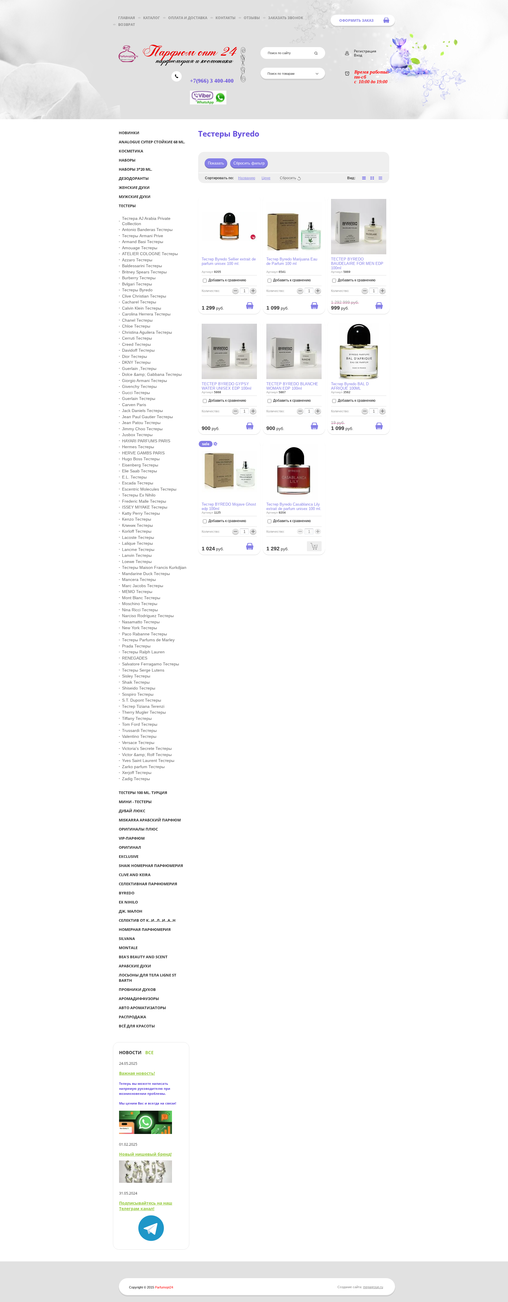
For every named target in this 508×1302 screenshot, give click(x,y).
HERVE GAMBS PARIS (143, 453)
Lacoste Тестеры (138, 537)
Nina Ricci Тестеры (140, 609)
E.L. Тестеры (134, 477)
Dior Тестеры (134, 356)
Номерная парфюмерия (145, 929)
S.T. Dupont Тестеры (141, 700)
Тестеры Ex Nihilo (139, 495)
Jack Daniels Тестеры (142, 410)
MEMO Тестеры (137, 591)
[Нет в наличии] (314, 546)
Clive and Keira (135, 874)
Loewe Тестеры (137, 561)
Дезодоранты (134, 178)
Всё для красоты (137, 1026)
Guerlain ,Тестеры (139, 368)
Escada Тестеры (137, 483)
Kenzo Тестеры (136, 519)
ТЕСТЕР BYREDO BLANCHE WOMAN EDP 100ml (292, 386)
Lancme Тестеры (138, 549)
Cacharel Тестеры (139, 302)
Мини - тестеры (135, 801)
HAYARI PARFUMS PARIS (146, 441)
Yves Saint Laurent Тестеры (148, 760)
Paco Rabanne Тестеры (144, 634)
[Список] (364, 178)
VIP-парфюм (132, 838)
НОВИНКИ (129, 132)
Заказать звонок (285, 17)
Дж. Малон (130, 911)
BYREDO (126, 893)
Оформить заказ (356, 20)
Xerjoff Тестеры (136, 772)
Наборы (127, 160)
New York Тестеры (139, 627)
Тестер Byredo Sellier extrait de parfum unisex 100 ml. (229, 261)
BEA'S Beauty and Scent (143, 956)
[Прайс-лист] (380, 178)
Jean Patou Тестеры (141, 422)
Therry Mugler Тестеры (144, 712)
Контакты (225, 17)
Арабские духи (135, 966)
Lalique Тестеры (137, 543)
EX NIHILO (128, 902)
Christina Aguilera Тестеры (147, 332)
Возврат (126, 24)
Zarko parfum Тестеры (143, 766)
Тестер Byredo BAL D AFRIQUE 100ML (350, 386)
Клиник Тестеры (137, 525)
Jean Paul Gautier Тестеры (147, 416)
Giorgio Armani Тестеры (144, 380)
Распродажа (132, 1016)
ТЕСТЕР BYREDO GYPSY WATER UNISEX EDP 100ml (226, 386)
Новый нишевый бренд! (145, 1154)
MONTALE (128, 947)
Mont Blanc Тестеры (141, 597)
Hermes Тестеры (138, 446)
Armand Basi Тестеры (142, 241)
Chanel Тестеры (137, 320)
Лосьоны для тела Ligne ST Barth (147, 977)
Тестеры (127, 205)
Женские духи (134, 187)
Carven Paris (134, 404)
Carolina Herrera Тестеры (146, 314)
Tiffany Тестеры (137, 718)
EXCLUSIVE (128, 856)
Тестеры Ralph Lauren (143, 652)
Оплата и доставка (187, 17)
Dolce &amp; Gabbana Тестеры (152, 374)
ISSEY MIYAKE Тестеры (144, 507)
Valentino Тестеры (139, 736)
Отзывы (252, 17)
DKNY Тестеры (136, 362)
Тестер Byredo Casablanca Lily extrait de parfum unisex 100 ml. (293, 506)
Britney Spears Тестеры (144, 272)
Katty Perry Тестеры (141, 513)
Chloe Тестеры (136, 326)
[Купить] (249, 305)
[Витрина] (372, 178)
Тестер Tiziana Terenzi (143, 706)
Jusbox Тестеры (137, 434)
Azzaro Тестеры (137, 260)
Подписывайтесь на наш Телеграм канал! (145, 1205)
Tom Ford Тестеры (139, 724)
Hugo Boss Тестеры (141, 458)
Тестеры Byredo (137, 290)
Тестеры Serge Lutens (143, 670)
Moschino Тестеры (139, 603)
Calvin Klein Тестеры (141, 308)
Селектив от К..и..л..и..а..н (147, 920)
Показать (216, 163)
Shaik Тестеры (136, 682)
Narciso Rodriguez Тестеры (148, 615)
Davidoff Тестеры (138, 350)
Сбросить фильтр (249, 163)
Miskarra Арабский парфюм (150, 820)
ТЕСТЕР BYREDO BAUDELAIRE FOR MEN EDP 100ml (357, 263)
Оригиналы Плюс (138, 829)
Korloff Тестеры (136, 531)
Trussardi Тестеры (139, 730)
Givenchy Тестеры (139, 386)
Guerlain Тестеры (138, 398)
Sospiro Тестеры (137, 694)
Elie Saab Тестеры (139, 471)
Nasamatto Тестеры (141, 622)
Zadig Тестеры (136, 778)
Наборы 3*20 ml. (135, 169)
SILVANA (127, 938)
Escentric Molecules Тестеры (149, 489)
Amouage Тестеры (139, 247)
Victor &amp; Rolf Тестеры (147, 754)
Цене (266, 178)
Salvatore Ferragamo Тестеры (150, 664)
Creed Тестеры (136, 344)
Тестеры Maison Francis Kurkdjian (154, 567)
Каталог (151, 17)
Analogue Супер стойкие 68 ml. (152, 142)
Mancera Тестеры (139, 579)
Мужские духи (135, 196)
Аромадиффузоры (139, 998)
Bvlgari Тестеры (137, 284)
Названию (246, 178)
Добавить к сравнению (227, 280)
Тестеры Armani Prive (142, 235)
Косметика (131, 151)
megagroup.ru (373, 1287)
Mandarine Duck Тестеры (146, 573)
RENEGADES (134, 658)
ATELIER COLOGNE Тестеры (150, 253)
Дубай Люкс (132, 810)
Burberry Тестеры (139, 277)
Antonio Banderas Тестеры (147, 229)
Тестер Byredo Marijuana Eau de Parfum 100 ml (291, 261)
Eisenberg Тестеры (140, 465)
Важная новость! (137, 1073)
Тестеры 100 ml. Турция (143, 792)
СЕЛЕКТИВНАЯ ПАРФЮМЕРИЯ (148, 883)
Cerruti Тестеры (137, 338)
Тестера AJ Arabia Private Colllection (146, 221)
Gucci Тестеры (136, 392)
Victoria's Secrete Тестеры (147, 748)
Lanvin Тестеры (137, 555)
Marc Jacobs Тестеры (142, 585)
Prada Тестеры (136, 646)
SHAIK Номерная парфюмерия (151, 865)
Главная (126, 17)
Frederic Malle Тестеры (144, 501)
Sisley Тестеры (136, 676)
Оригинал (130, 847)
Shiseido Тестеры (138, 688)
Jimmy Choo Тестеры (142, 428)
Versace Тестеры (138, 742)
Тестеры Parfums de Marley (148, 639)
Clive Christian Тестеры (144, 296)
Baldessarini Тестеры (142, 265)
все (149, 1052)
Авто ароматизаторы (142, 1007)
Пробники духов (137, 989)
